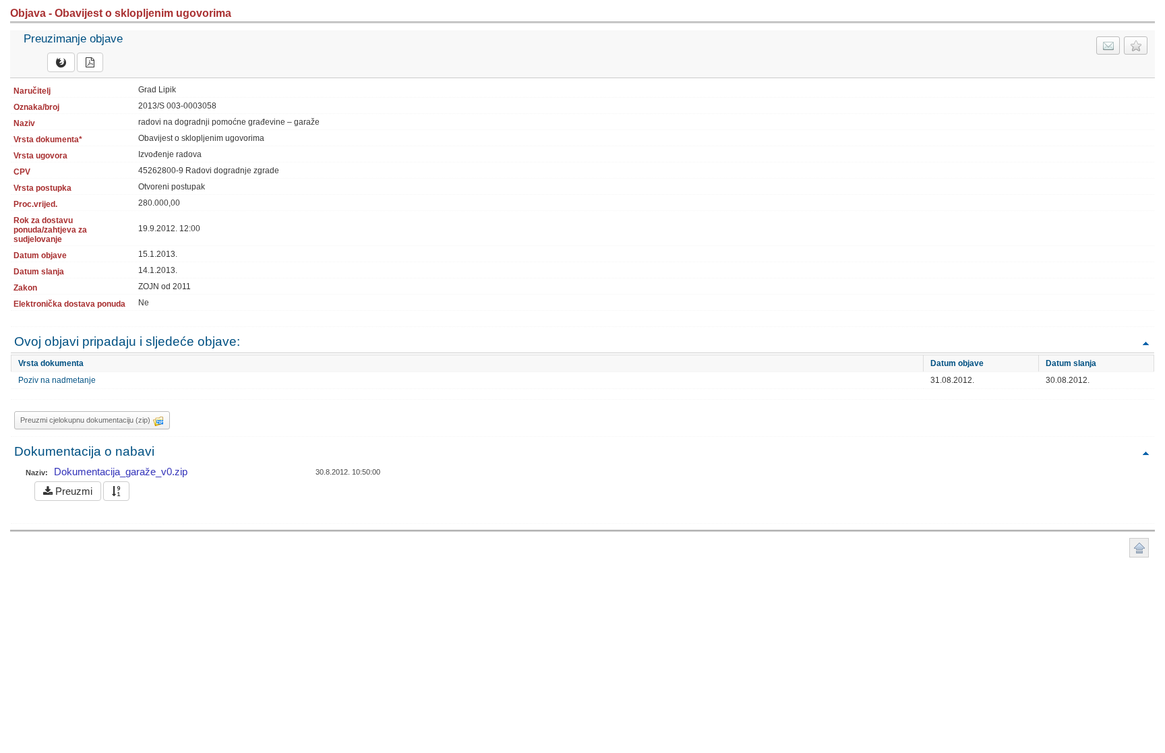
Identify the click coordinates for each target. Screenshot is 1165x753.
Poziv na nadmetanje (57, 380)
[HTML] (61, 62)
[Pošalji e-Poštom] (1108, 45)
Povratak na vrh (1145, 342)
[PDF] (90, 62)
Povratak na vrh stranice (1139, 548)
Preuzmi (72, 491)
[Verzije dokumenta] (116, 491)
